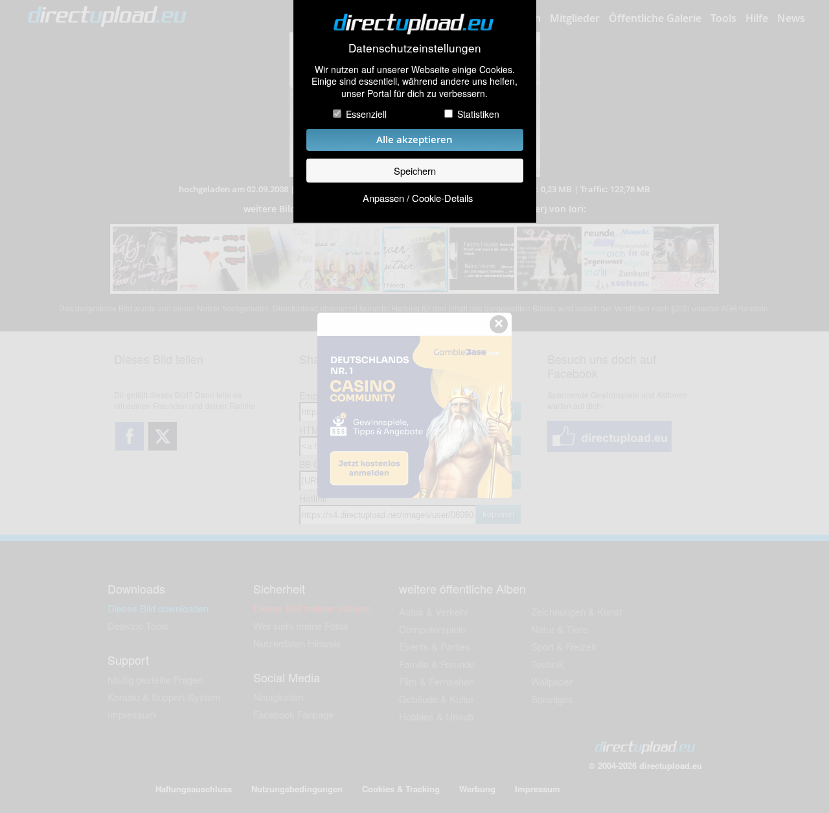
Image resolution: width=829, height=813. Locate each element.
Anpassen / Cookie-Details (418, 198)
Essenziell (366, 113)
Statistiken (478, 113)
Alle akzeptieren (414, 139)
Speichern (415, 170)
